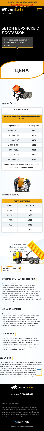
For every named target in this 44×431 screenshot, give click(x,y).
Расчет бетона (7, 284)
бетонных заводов (22, 4)
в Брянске (7, 13)
